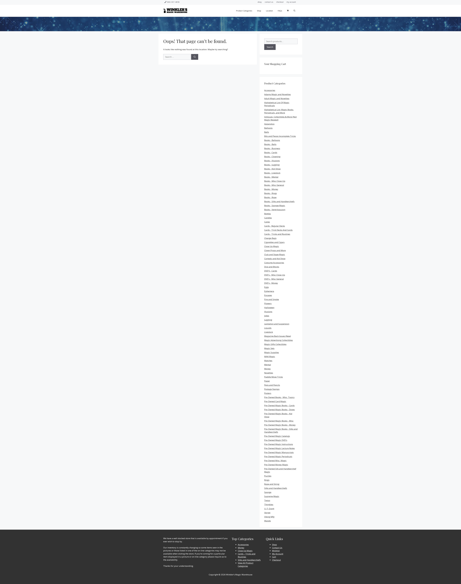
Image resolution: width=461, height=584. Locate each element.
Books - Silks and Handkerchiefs (279, 201)
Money (267, 368)
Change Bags (270, 238)
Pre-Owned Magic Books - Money (280, 425)
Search (270, 47)
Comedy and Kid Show (274, 258)
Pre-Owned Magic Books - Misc (279, 420)
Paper (267, 381)
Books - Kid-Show (272, 168)
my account (291, 2)
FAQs (280, 10)
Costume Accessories (274, 262)
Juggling (268, 319)
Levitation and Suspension (276, 323)
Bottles (267, 213)
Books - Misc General (274, 185)
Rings (266, 480)
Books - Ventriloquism (274, 209)
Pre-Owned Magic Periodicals (278, 456)
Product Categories (244, 10)
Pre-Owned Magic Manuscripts (279, 452)
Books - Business (272, 148)
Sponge (267, 492)
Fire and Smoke (271, 299)
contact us (269, 2)
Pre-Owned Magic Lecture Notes (279, 448)
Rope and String (271, 484)
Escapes (268, 295)
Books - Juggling (272, 164)
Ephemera (269, 291)
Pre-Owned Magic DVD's (275, 440)
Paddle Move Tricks (273, 377)
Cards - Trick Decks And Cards (278, 230)
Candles (268, 217)
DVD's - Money (271, 283)
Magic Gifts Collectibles (275, 344)
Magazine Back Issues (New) (277, 336)
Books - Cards (270, 152)
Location (269, 10)
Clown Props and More (275, 250)
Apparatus (269, 124)
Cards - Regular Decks (274, 226)
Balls (266, 132)
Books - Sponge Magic (274, 205)
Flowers (268, 303)
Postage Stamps (271, 389)
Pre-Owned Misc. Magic (275, 460)
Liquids (267, 328)
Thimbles (268, 504)
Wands (267, 520)
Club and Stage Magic (274, 254)
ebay (260, 2)
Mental (267, 364)
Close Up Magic (271, 246)
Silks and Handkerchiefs (275, 488)
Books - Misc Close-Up (274, 181)
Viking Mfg (269, 516)
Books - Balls (270, 144)
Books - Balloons (272, 140)
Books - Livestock (272, 173)
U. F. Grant (269, 508)
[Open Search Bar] (294, 10)
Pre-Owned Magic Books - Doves (279, 409)
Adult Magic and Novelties (276, 98)
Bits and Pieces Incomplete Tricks (280, 136)
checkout (280, 2)
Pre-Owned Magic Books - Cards (279, 405)
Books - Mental (271, 177)
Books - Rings (270, 193)
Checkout (276, 560)
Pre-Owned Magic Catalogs (277, 436)
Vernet (267, 512)
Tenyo (267, 500)
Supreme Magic (271, 496)
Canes (267, 221)
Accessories (269, 90)
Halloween (269, 307)
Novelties (268, 372)
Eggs (266, 287)
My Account (277, 553)
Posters (267, 393)
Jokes (266, 315)
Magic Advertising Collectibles (278, 340)
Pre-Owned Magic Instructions (278, 444)
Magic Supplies (271, 352)
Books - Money (271, 189)
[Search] (194, 57)
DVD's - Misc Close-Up (274, 275)
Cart (274, 556)
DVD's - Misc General (274, 279)
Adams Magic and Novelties (277, 94)
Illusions (268, 311)
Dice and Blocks (271, 266)
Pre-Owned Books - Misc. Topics (279, 397)
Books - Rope (270, 197)
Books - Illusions (272, 160)
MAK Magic (269, 356)
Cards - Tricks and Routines (277, 234)
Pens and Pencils (272, 385)
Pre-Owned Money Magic (276, 464)
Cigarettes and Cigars (274, 242)
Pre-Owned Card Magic (275, 401)
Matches (268, 360)
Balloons (268, 128)
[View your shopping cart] (288, 10)
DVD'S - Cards (270, 270)
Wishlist (276, 550)
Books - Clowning (272, 156)
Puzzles (267, 476)
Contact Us (277, 547)
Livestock (268, 332)
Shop (259, 10)
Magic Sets (269, 348)
